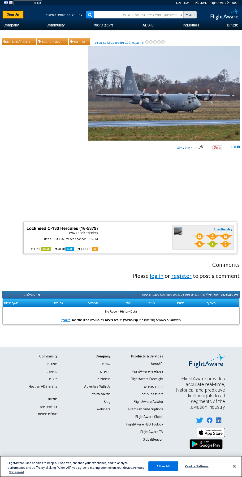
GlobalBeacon (153, 439)
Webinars (103, 409)
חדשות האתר (101, 394)
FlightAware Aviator (148, 402)
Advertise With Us (97, 386)
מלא (179, 148)
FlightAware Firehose (147, 371)
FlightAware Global (149, 417)
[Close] (234, 466)
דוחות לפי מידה (152, 394)
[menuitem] (233, 25)
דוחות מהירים (153, 386)
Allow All (163, 466)
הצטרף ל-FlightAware (224, 2)
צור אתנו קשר (48, 406)
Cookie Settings (197, 466)
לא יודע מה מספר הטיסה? (63, 15)
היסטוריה (103, 379)
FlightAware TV (151, 432)
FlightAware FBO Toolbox (144, 424)
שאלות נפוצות (47, 414)
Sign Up (13, 14)
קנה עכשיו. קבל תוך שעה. (156, 294)
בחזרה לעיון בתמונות (17, 41)
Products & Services (147, 356)
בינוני (196, 148)
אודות (106, 364)
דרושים (105, 371)
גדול (187, 148)
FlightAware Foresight (147, 379)
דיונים (53, 379)
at (40, 249)
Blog (107, 402)
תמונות (52, 364)
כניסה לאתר (199, 2)
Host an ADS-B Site (43, 386)
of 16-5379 (87, 249)
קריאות (52, 371)
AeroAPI (157, 364)
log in (157, 275)
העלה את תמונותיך (50, 41)
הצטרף (65, 320)
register (181, 275)
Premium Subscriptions (145, 409)
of (64, 249)
